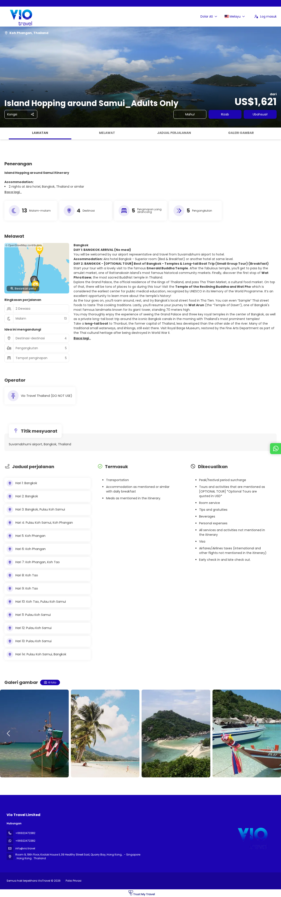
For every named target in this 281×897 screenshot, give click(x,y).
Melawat (107, 133)
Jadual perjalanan (174, 133)
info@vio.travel (25, 848)
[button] (4, 133)
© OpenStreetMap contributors (23, 245)
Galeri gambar (241, 133)
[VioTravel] (252, 837)
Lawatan (40, 133)
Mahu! (190, 114)
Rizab (225, 114)
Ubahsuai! (260, 114)
